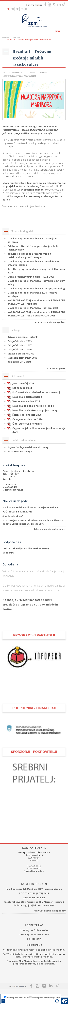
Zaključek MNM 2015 (19, 361)
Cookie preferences (64, 1001)
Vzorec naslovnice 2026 (26, 401)
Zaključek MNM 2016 (19, 349)
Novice (16, 37)
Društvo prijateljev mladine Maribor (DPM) (25, 548)
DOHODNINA (34, 938)
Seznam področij (22, 387)
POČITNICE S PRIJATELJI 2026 (17, 511)
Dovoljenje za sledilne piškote (17, 998)
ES (21, 9)
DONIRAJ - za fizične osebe (34, 930)
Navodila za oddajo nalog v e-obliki (33, 405)
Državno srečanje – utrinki (22, 337)
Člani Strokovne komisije (27, 423)
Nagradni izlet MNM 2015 (22, 357)
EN (12, 9)
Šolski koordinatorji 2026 (26, 414)
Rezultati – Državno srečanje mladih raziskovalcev (31, 58)
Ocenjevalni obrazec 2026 (27, 419)
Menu (58, 31)
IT (26, 9)
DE (17, 9)
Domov (5, 37)
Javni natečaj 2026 (23, 383)
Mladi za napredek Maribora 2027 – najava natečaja (30, 507)
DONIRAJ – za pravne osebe (34, 934)
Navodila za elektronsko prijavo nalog (35, 410)
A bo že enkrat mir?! (13, 515)
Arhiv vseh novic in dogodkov (50, 322)
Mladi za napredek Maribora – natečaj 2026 (32, 307)
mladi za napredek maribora (23, 75)
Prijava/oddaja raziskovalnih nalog (28, 447)
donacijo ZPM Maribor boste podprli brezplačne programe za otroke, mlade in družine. (30, 604)
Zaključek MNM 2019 (19, 341)
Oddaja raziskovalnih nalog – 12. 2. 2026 (30, 276)
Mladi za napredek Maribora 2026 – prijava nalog (36, 288)
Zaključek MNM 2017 (19, 345)
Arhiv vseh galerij (56, 368)
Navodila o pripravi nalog (27, 396)
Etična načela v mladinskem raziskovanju (36, 392)
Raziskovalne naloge (19, 451)
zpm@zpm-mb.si (14, 489)
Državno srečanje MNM (20, 353)
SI (8, 9)
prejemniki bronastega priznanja (33, 133)
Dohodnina (8, 552)
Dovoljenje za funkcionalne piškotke (46, 998)
